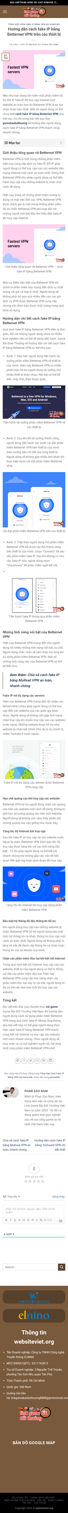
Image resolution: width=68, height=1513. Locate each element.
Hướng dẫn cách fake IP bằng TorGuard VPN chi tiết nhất (49, 1145)
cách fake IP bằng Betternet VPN (36, 114)
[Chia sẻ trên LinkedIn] (50, 1061)
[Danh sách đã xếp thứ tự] (23, 1220)
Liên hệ (41, 1500)
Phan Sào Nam (50, 44)
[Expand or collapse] (61, 142)
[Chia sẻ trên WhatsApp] (18, 1061)
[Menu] (5, 11)
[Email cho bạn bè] (37, 1061)
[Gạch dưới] (15, 1220)
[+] (50, 1220)
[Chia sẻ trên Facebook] (24, 1061)
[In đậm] (6, 1220)
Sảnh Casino (56, 1500)
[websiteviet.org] (34, 11)
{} (45, 1220)
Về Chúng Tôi (20, 1497)
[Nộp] (61, 1267)
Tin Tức (26, 1503)
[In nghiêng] (10, 1220)
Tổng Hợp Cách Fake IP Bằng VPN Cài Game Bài (34, 24)
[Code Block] (36, 1220)
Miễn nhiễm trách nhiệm (19, 1500)
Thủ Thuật (40, 1503)
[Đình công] (19, 1220)
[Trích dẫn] (32, 1220)
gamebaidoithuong (15, 123)
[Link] (41, 1220)
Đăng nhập (58, 1196)
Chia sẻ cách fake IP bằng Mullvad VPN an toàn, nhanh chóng (17, 1145)
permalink (55, 1077)
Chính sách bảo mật (42, 1497)
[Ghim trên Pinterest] (44, 1061)
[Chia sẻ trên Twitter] (31, 1061)
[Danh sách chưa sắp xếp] (28, 1220)
